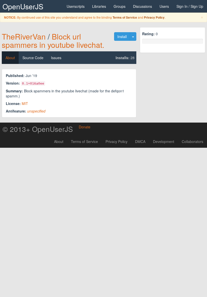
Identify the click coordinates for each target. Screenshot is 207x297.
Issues (56, 57)
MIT (25, 103)
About (10, 57)
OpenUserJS (23, 6)
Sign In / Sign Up (189, 6)
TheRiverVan (24, 36)
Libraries (99, 6)
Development (163, 141)
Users (164, 6)
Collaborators (192, 141)
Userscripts (76, 6)
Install (122, 36)
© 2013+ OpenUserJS (38, 129)
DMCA (140, 141)
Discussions (142, 6)
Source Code (32, 57)
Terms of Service (125, 17)
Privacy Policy (154, 17)
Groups (119, 6)
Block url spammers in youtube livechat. (53, 40)
